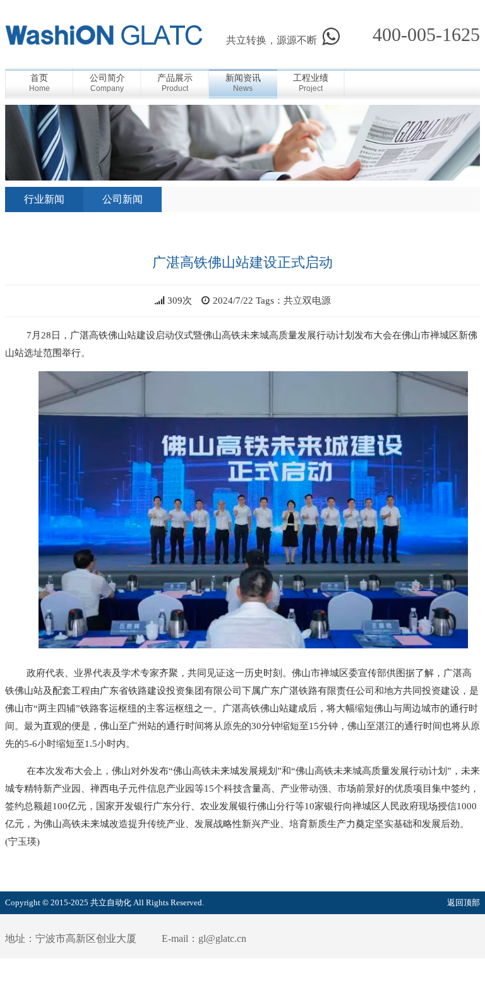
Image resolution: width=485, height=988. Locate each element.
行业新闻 (44, 199)
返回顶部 (463, 902)
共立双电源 (307, 300)
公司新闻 (122, 199)
